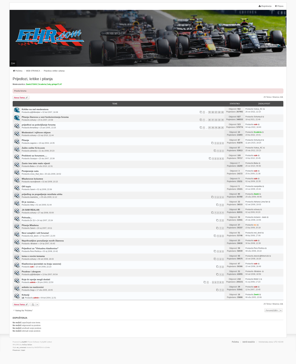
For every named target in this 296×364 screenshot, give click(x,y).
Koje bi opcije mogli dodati (36, 279)
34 (222, 120)
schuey (33, 120)
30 (209, 120)
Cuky (49, 84)
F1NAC (34, 84)
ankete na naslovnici (33, 287)
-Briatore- (34, 244)
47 (61, 84)
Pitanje (25, 140)
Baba (32, 166)
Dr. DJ (32, 220)
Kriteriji (25, 295)
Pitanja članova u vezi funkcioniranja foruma (45, 117)
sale (255, 124)
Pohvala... (27, 217)
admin (32, 282)
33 (219, 120)
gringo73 (55, 84)
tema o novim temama (33, 256)
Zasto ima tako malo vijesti (36, 163)
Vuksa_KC (258, 109)
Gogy (32, 290)
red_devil (34, 236)
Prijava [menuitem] (280, 6)
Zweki (28, 84)
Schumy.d (258, 117)
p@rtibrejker (35, 112)
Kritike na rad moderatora (35, 109)
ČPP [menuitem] (13, 64)
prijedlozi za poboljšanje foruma (39, 124)
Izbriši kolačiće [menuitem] (249, 342)
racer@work (35, 182)
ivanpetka (258, 186)
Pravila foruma (20, 91)
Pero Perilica (35, 251)
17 (209, 128)
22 (219, 112)
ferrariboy (34, 128)
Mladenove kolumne (32, 179)
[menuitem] (16, 350)
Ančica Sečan (27, 344)
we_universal (21, 347)
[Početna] (148, 38)
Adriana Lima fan (261, 202)
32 (216, 120)
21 (216, 112)
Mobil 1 (257, 279)
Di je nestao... (29, 202)
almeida (33, 151)
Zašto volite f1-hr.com (33, 148)
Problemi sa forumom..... (34, 155)
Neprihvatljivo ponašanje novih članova (43, 240)
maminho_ (34, 197)
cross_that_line (36, 174)
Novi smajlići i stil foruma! (35, 233)
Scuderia (42, 84)
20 (213, 112)
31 (213, 120)
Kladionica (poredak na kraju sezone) (41, 264)
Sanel (32, 189)
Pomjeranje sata (30, 171)
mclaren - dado (260, 217)
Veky (32, 205)
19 (209, 112)
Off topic (26, 186)
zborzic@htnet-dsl (261, 256)
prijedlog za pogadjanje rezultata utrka (42, 194)
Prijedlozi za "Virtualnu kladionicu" (40, 248)
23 (222, 112)
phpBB (24, 342)
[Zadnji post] (264, 109)
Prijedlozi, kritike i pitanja (33, 79)
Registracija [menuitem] (266, 6)
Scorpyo (33, 158)
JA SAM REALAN (30, 210)
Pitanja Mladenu (30, 225)
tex (255, 225)
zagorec (33, 143)
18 (213, 128)
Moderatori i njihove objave (36, 132)
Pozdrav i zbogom (31, 271)
